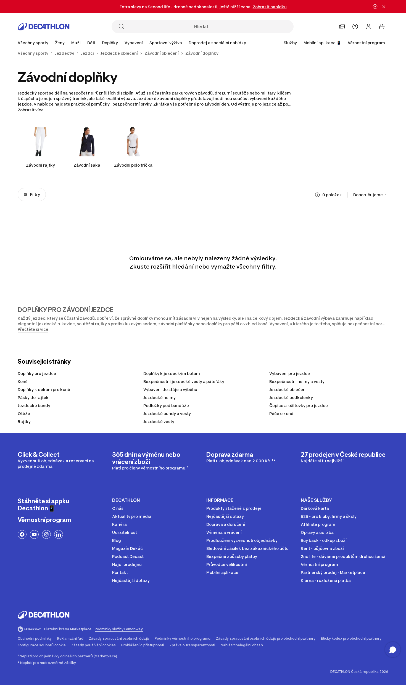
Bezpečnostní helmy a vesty (297, 381)
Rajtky (24, 421)
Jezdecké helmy (159, 397)
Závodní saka (86, 165)
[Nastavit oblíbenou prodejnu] (342, 26)
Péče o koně (281, 413)
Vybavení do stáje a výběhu (170, 389)
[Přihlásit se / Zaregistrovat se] (368, 26)
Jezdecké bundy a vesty (167, 413)
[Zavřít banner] (383, 6)
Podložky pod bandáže (166, 405)
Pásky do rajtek (33, 397)
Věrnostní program (366, 42)
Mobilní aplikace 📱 (322, 42)
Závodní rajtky (40, 165)
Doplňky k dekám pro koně (44, 389)
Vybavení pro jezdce (289, 373)
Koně (23, 381)
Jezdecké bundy (34, 405)
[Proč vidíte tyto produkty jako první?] (317, 195)
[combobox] (370, 195)
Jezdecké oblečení (288, 389)
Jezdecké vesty (158, 421)
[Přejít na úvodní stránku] (44, 26)
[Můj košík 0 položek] (381, 26)
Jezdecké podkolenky (291, 397)
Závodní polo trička (133, 165)
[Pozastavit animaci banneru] (375, 6)
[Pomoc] (355, 26)
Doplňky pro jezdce (37, 373)
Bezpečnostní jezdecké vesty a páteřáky (183, 381)
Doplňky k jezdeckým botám (171, 373)
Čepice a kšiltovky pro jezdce (298, 405)
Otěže (24, 413)
